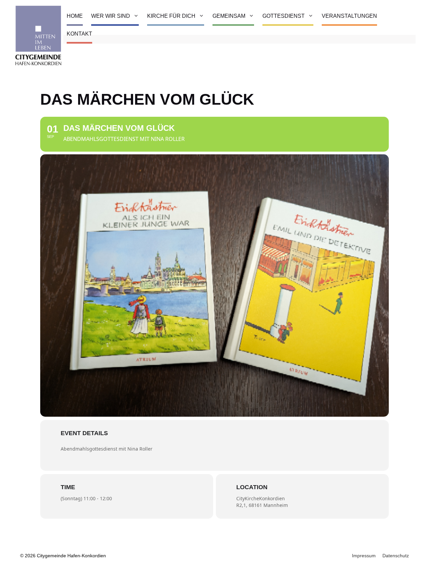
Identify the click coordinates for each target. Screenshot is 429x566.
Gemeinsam (228, 16)
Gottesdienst (283, 16)
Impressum (364, 555)
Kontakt (79, 34)
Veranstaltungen (349, 16)
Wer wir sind (110, 16)
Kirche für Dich (171, 16)
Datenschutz (395, 555)
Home (75, 16)
